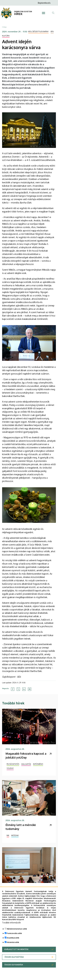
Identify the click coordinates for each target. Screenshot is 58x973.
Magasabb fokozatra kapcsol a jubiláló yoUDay (25, 755)
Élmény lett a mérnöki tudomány (20, 827)
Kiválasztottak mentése (16, 949)
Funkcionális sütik (14, 933)
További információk (11, 922)
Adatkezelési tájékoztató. (41, 917)
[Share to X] (18, 689)
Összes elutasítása (14, 957)
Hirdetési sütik (13, 942)
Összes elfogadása (13, 965)
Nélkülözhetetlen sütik (17, 929)
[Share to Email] (29, 689)
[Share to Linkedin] (24, 689)
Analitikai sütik (13, 938)
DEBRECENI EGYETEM (23, 11)
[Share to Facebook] (12, 689)
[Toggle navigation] (43, 13)
